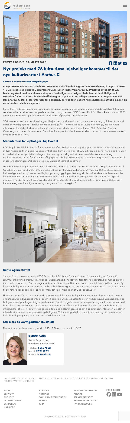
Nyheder (44, 391)
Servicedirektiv (83, 397)
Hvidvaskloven (83, 404)
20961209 (42, 351)
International (12, 401)
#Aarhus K (8, 82)
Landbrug (10, 404)
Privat (8, 391)
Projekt (9, 397)
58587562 (44, 348)
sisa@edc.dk (44, 355)
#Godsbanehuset (22, 82)
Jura (42, 404)
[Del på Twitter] (120, 64)
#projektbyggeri (40, 82)
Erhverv (9, 394)
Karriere (9, 407)
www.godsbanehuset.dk (37, 322)
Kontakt (44, 394)
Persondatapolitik (85, 401)
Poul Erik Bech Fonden (52, 397)
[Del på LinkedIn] (115, 64)
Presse (43, 401)
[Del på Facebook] (111, 64)
